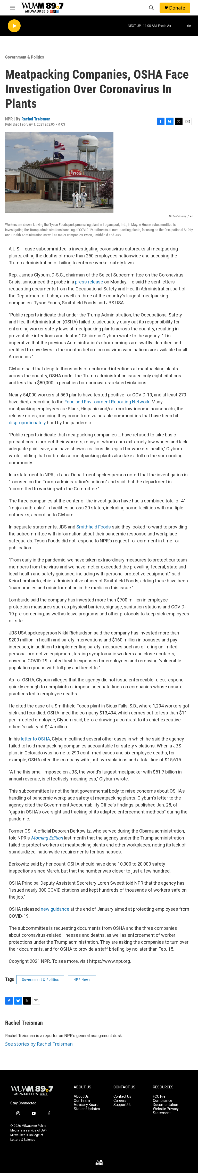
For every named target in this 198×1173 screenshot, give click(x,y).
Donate (177, 8)
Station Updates (87, 1109)
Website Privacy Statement (166, 1111)
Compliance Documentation (165, 1103)
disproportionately (27, 422)
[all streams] (190, 25)
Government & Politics (24, 57)
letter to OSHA (35, 739)
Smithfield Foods (93, 527)
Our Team (82, 1101)
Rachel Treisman (35, 118)
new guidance (55, 909)
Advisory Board (86, 1105)
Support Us (122, 1105)
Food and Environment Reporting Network (107, 401)
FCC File (159, 1096)
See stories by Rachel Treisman (39, 1044)
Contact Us (122, 1096)
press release (89, 281)
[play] (14, 26)
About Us (81, 1096)
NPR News (81, 980)
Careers (119, 1101)
